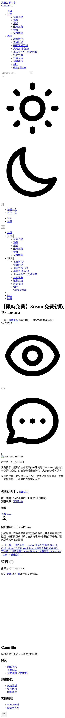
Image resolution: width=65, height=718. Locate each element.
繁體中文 (12, 209)
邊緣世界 (18, 42)
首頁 (9, 11)
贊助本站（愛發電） (18, 673)
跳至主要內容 (8, 2)
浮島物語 (18, 61)
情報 (15, 29)
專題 (9, 36)
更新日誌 (12, 670)
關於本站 (12, 666)
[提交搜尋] (31, 72)
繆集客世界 (13, 707)
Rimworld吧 (13, 704)
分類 (9, 14)
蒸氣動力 (18, 501)
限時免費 (18, 26)
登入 (9, 218)
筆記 (15, 23)
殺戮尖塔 (18, 58)
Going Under (19, 67)
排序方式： (7, 568)
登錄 (9, 574)
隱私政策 (12, 692)
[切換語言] (2, 204)
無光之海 (18, 55)
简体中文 (12, 212)
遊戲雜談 (18, 33)
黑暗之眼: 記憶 (21, 48)
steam (23, 491)
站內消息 (18, 17)
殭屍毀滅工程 (20, 45)
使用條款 (12, 688)
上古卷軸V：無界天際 (25, 51)
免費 (3, 514)
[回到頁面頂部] (4, 714)
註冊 (9, 221)
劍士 (15, 64)
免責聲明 (12, 685)
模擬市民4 (18, 39)
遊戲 (15, 20)
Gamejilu (5, 5)
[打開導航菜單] (12, 6)
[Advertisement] (32, 610)
